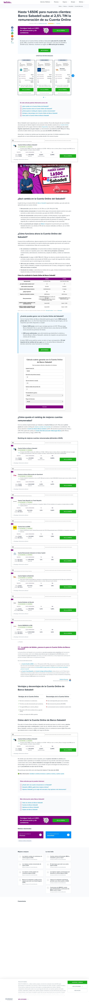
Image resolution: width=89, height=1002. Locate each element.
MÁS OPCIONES (22, 999)
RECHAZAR (77, 990)
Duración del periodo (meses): (33, 374)
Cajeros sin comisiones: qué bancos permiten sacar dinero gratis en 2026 (59, 880)
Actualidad (71, 6)
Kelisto (60, 6)
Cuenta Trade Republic (27, 671)
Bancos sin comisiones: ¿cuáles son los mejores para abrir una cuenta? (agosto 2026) (32, 881)
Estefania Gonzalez (64, 679)
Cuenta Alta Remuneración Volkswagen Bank (48, 430)
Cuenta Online (64, 125)
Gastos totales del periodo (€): (33, 386)
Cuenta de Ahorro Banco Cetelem (37, 429)
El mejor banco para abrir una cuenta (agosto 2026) (59, 864)
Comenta (58, 23)
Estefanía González (43, 23)
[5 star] (53, 23)
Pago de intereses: (30, 399)
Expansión (45, 127)
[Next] (73, 75)
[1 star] (48, 23)
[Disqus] (44, 923)
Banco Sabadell (42, 203)
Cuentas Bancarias (79, 6)
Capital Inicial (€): (30, 368)
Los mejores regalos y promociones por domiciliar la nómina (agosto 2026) (60, 872)
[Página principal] (8, 2)
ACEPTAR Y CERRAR (77, 982)
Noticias (81, 2)
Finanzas (56, 2)
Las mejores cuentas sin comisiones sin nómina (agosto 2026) (32, 857)
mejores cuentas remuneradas (42, 427)
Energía (73, 2)
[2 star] (49, 23)
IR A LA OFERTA (61, 30)
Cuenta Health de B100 (28, 664)
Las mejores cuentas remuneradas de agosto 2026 (31, 864)
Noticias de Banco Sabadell (25, 840)
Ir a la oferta (68, 156)
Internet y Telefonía (45, 2)
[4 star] (52, 23)
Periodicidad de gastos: (31, 392)
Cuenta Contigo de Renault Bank (44, 671)
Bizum (43, 224)
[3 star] (50, 23)
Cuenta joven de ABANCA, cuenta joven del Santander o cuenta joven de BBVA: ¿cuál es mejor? (59, 889)
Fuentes (21, 641)
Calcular (44, 406)
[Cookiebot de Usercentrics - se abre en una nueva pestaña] (9, 999)
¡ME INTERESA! (44, 50)
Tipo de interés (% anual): (32, 380)
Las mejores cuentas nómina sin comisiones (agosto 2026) (30, 872)
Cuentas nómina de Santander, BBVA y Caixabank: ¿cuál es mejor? (59, 857)
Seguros (65, 2)
